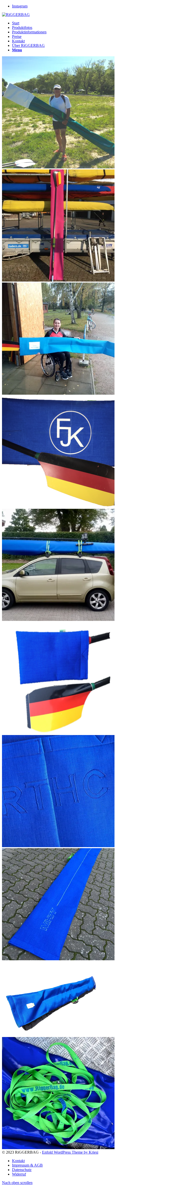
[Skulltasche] (54, 1035)
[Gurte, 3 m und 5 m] (58, 1148)
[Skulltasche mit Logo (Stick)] (58, 506)
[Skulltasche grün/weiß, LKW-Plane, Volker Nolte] (58, 167)
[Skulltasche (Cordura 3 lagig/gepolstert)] (58, 846)
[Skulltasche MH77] (58, 959)
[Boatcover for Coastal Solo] (58, 619)
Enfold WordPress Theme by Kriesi (70, 1152)
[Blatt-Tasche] (58, 733)
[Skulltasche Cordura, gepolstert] (58, 393)
